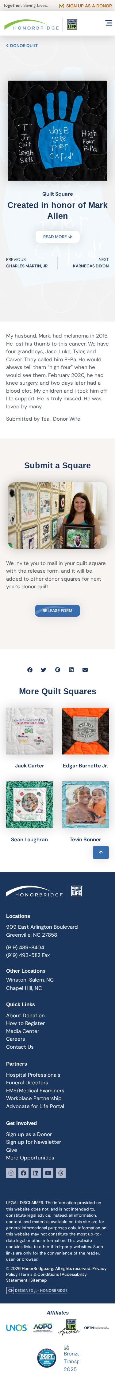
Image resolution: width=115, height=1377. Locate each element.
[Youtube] (48, 1173)
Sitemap (38, 1280)
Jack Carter (29, 765)
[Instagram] (11, 1173)
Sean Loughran (29, 839)
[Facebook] (23, 1173)
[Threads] (61, 1173)
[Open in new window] (36, 1291)
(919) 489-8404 (25, 947)
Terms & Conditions (40, 1274)
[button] (30, 670)
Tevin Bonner (85, 839)
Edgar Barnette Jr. (85, 765)
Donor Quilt (23, 45)
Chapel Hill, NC (24, 988)
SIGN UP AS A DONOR (89, 6)
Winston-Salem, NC (30, 979)
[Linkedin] (36, 1173)
